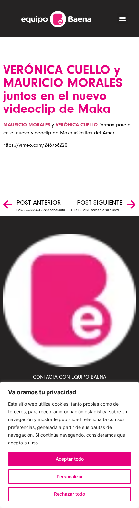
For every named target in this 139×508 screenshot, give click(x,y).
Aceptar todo (70, 459)
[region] (69, 445)
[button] (122, 18)
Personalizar (70, 476)
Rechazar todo (69, 494)
